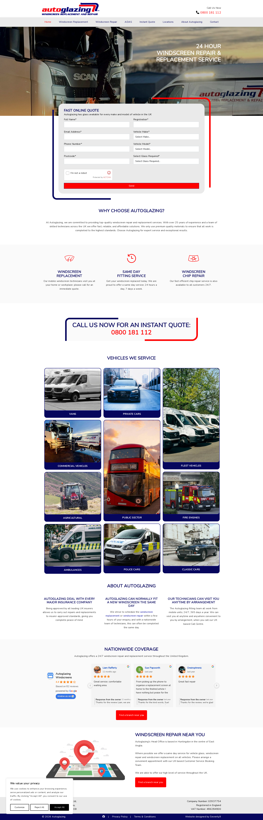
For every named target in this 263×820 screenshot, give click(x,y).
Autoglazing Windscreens (64, 675)
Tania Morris (109, 667)
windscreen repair (133, 615)
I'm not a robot (78, 173)
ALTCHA (107, 177)
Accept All (59, 807)
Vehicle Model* (142, 144)
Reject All (39, 807)
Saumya (191, 667)
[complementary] (39, 796)
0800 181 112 (210, 12)
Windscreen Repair (106, 22)
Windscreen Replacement (73, 22)
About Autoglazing (191, 22)
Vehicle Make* (141, 131)
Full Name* (70, 119)
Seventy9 (215, 816)
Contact (214, 22)
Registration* (140, 119)
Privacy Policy (120, 816)
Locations (168, 22)
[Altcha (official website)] (109, 173)
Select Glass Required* (146, 156)
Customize (20, 807)
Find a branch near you (131, 715)
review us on (64, 696)
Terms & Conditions (145, 816)
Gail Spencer (151, 667)
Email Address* (73, 131)
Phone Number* (73, 144)
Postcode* (70, 156)
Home (47, 22)
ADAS (128, 22)
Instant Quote (147, 22)
